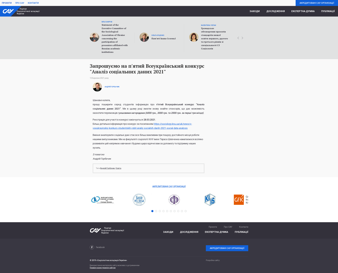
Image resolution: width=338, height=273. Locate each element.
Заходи (255, 11)
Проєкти (7, 3)
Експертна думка (303, 11)
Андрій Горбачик (107, 168)
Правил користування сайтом (103, 268)
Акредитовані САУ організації (317, 3)
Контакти (33, 3)
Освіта (118, 168)
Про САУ (19, 3)
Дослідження (275, 11)
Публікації (328, 11)
